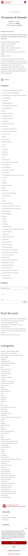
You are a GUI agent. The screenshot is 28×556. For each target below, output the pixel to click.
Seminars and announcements (10, 260)
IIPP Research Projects (8, 170)
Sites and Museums (7, 267)
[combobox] (14, 288)
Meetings (4, 183)
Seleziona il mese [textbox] (5, 288)
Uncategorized (6, 275)
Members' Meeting (7, 185)
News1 (19, 25)
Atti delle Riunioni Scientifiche (9, 105)
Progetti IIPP (5, 234)
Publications (5, 239)
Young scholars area (7, 278)
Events (4, 147)
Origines (4, 216)
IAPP (3, 157)
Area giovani (5, 100)
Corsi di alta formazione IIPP (9, 131)
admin (18, 23)
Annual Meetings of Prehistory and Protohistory (14, 95)
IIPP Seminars (5, 172)
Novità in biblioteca (7, 213)
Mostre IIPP (5, 190)
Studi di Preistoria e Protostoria (10, 270)
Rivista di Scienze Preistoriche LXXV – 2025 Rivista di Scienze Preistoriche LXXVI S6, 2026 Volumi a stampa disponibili (13, 330)
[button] (26, 528)
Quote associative (6, 242)
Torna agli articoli (14, 12)
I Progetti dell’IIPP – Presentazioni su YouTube (11, 324)
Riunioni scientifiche (7, 244)
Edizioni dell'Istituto (7, 141)
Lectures (4, 177)
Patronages (5, 224)
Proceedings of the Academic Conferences (13, 229)
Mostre (4, 188)
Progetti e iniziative (7, 231)
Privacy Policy (11, 553)
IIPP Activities (5, 159)
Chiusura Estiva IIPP (5, 326)
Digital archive (5, 139)
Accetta (14, 542)
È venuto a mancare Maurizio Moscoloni (10, 334)
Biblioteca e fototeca (7, 113)
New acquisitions (6, 195)
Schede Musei (5, 257)
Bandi (3, 111)
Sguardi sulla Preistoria (8, 262)
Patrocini (4, 221)
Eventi (3, 144)
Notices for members (7, 203)
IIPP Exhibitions (6, 165)
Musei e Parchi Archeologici (9, 193)
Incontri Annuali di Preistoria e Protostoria (12, 175)
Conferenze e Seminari (8, 123)
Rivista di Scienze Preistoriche (10, 249)
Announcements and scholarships (10, 93)
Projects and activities (8, 236)
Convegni (4, 126)
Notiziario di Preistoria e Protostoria (11, 206)
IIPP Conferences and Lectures (10, 162)
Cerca (2, 299)
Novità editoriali (6, 211)
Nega (14, 546)
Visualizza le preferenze (14, 550)
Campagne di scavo (7, 116)
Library (4, 180)
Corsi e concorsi (6, 134)
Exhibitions (5, 152)
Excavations (5, 149)
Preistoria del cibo (6, 226)
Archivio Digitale (6, 98)
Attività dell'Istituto (7, 108)
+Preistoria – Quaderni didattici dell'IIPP (12, 90)
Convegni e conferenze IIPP (9, 129)
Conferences (5, 121)
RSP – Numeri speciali (7, 254)
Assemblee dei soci (7, 103)
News (3, 198)
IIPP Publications (6, 167)
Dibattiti (4, 136)
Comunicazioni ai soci (7, 118)
